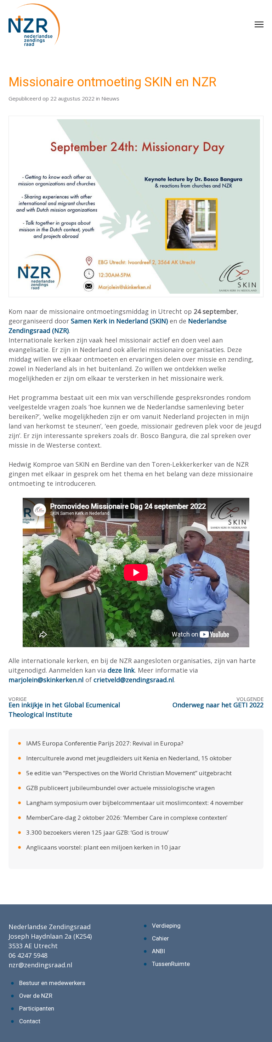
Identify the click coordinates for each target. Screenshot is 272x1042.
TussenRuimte (171, 963)
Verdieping (166, 925)
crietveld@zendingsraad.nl (134, 679)
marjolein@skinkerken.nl (46, 679)
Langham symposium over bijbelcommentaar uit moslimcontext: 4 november (134, 803)
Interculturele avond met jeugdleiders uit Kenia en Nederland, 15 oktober (129, 758)
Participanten (36, 1008)
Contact (29, 1021)
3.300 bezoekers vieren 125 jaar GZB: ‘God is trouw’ (97, 832)
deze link (121, 670)
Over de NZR (35, 995)
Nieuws (110, 98)
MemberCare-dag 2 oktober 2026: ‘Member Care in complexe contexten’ (126, 817)
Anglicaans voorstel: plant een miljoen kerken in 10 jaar (103, 847)
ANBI (158, 951)
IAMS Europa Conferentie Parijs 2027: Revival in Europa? (104, 743)
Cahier (160, 938)
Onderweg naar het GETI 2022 (218, 705)
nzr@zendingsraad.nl (40, 965)
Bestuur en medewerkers (52, 982)
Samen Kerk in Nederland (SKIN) (119, 321)
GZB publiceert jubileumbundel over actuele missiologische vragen (120, 788)
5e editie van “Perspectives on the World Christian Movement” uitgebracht (129, 773)
